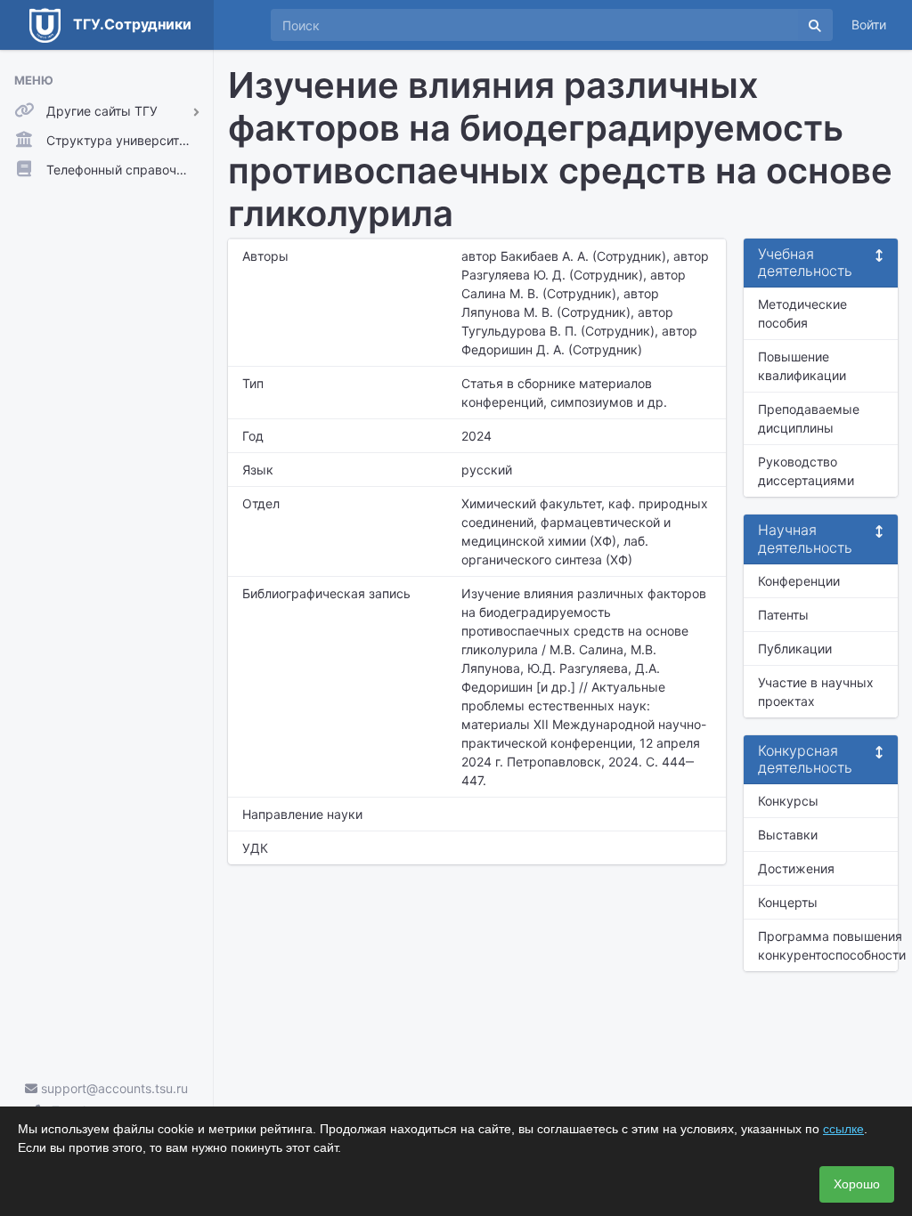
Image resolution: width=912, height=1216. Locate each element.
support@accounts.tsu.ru (112, 1088)
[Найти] (815, 25)
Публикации (795, 648)
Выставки (788, 834)
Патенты (783, 614)
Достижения (796, 868)
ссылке (843, 1129)
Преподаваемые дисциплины (808, 418)
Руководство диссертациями (806, 471)
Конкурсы (788, 800)
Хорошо (857, 1184)
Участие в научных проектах (816, 692)
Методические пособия (802, 313)
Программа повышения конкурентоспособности (828, 945)
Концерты (788, 902)
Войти (868, 24)
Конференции (799, 580)
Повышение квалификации (802, 366)
